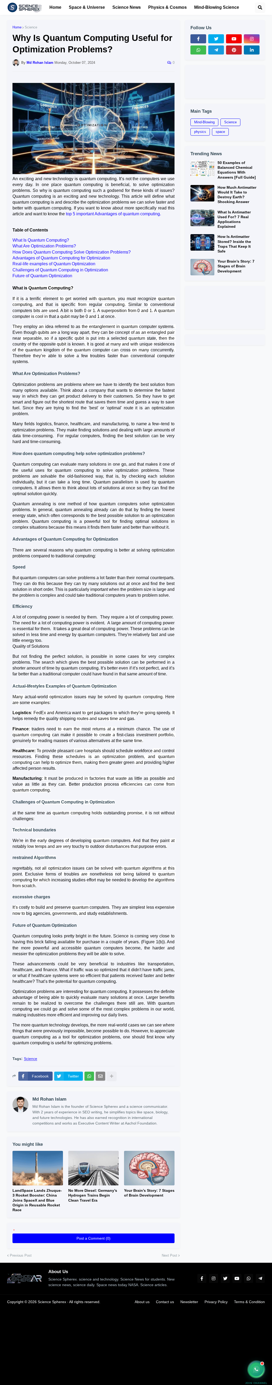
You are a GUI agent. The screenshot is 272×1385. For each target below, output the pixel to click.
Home (17, 27)
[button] (260, 7)
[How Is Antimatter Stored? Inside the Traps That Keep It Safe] (202, 242)
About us (142, 1302)
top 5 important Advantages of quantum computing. (113, 214)
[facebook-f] (198, 38)
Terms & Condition (249, 1302)
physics (200, 132)
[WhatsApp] (89, 1076)
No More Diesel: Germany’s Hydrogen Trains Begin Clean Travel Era (92, 1195)
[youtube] (234, 38)
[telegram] (216, 49)
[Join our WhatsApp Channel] (256, 1369)
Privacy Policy (216, 1302)
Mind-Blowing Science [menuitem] (216, 7)
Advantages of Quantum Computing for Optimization (61, 258)
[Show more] (111, 1076)
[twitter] (216, 38)
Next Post (169, 1255)
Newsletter (189, 1302)
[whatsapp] (198, 49)
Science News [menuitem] (126, 7)
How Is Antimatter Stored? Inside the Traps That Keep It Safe (234, 243)
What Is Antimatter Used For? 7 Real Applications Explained (234, 219)
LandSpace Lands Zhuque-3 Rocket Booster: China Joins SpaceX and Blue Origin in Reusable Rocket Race (37, 1200)
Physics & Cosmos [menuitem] (167, 7)
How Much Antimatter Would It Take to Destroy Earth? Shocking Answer (237, 194)
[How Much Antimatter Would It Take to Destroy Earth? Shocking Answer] (202, 193)
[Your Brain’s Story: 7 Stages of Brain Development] (149, 1168)
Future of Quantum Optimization (42, 275)
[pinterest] (234, 49)
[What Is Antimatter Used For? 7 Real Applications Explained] (202, 218)
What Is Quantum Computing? (40, 240)
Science (31, 27)
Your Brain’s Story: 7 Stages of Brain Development (149, 1192)
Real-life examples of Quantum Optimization (53, 264)
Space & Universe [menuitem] (87, 7)
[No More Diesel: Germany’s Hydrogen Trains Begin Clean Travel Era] (93, 1168)
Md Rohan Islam (49, 1099)
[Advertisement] (225, 81)
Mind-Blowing (204, 122)
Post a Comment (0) (93, 1238)
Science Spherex (52, 1302)
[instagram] (252, 38)
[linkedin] (252, 49)
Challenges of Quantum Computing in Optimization (60, 270)
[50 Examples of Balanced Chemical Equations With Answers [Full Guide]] (202, 168)
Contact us (165, 1302)
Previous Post (21, 1255)
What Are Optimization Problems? (44, 246)
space (220, 132)
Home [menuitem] (55, 7)
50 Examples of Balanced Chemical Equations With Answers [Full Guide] (237, 170)
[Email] (100, 1076)
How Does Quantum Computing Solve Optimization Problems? (71, 252)
